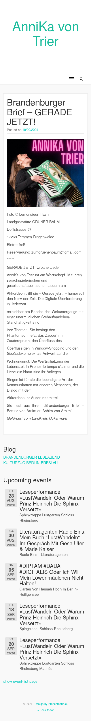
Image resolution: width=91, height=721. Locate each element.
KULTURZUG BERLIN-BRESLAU (30, 462)
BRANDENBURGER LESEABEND (31, 457)
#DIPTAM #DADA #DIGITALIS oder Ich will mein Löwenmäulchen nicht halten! (51, 574)
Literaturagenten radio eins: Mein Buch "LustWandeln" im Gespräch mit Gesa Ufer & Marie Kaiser (52, 540)
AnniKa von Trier (45, 33)
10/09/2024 (30, 129)
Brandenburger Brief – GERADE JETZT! (39, 111)
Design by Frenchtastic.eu (51, 704)
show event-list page (20, 681)
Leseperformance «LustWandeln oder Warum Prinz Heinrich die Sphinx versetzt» (51, 500)
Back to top (46, 710)
